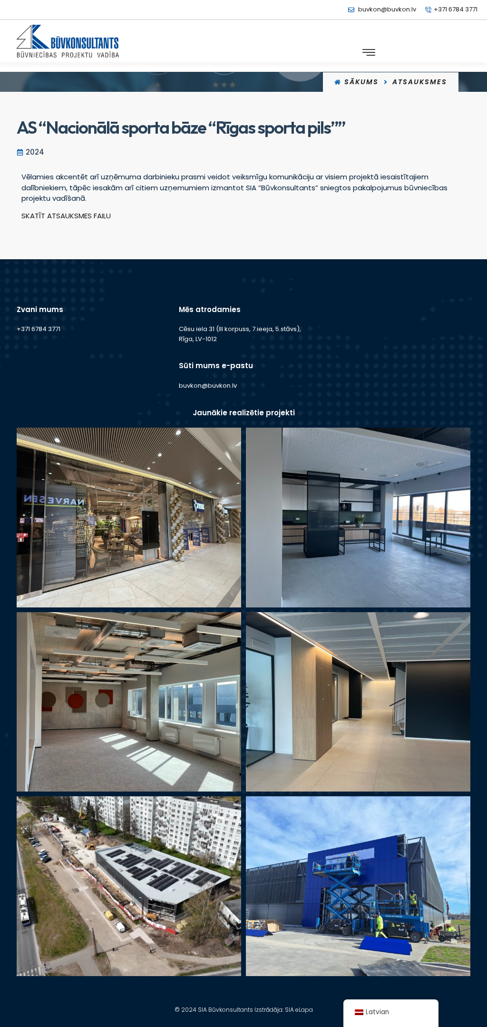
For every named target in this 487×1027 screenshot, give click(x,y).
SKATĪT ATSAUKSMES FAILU (66, 216)
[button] (369, 52)
